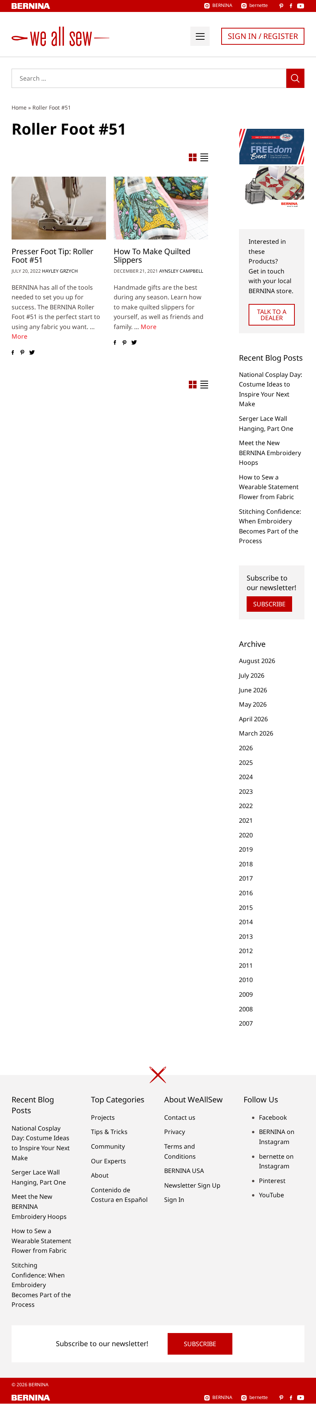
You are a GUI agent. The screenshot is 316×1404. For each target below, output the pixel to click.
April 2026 (253, 719)
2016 (246, 893)
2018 (246, 864)
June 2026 (253, 690)
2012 (246, 951)
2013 (246, 936)
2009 (246, 994)
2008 (246, 1009)
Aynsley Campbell (181, 271)
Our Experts (108, 1161)
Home (19, 107)
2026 (246, 748)
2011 (246, 965)
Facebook (273, 1117)
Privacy (174, 1131)
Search (295, 78)
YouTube (271, 1195)
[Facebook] (12, 353)
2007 (246, 1023)
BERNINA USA (184, 1170)
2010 (246, 979)
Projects (103, 1117)
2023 (246, 791)
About (100, 1175)
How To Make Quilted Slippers (152, 255)
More (19, 336)
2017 (246, 878)
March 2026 (256, 733)
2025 (246, 762)
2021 (246, 820)
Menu (200, 36)
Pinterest (272, 1180)
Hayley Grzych (60, 271)
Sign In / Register (263, 36)
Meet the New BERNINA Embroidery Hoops (270, 453)
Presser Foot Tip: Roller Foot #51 (52, 255)
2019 (246, 849)
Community (108, 1146)
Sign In (174, 1199)
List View (204, 157)
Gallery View (193, 157)
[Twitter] (32, 353)
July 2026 (251, 675)
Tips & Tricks (109, 1131)
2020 (246, 835)
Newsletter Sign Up (192, 1185)
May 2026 (253, 704)
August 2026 (257, 660)
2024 (246, 777)
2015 (246, 907)
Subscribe (269, 604)
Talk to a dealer (271, 314)
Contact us (179, 1117)
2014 (246, 922)
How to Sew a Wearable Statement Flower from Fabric (269, 487)
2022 (246, 806)
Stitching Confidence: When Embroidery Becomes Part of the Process (41, 1285)
